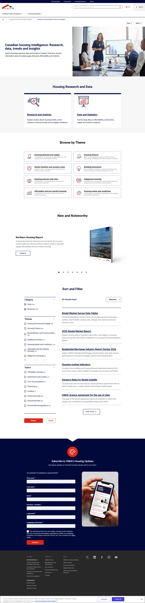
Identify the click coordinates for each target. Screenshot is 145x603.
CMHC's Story (49, 560)
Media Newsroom (68, 568)
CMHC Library (67, 562)
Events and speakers (33, 576)
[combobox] (97, 6)
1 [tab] (58, 272)
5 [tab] (77, 272)
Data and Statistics (87, 114)
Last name (31, 487)
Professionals (32, 560)
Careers (47, 575)
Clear (51, 421)
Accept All (118, 599)
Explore (25, 253)
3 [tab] (68, 272)
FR (129, 7)
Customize (104, 599)
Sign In (141, 7)
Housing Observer (69, 565)
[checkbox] (40, 304)
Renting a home (32, 588)
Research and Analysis (39, 114)
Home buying (31, 583)
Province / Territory (34, 505)
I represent (31, 513)
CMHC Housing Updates (71, 560)
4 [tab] (72, 272)
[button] (120, 7)
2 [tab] (63, 272)
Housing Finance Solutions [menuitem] (11, 14)
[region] (72, 599)
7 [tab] (86, 272)
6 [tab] (81, 272)
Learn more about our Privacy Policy (45, 601)
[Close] (142, 599)
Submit (35, 542)
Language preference (35, 522)
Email (29, 496)
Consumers (31, 580)
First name (31, 478)
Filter (33, 421)
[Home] (2, 19)
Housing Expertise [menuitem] (34, 14)
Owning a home (31, 585)
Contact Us (48, 572)
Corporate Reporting (51, 570)
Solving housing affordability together (20, 19)
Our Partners (49, 567)
